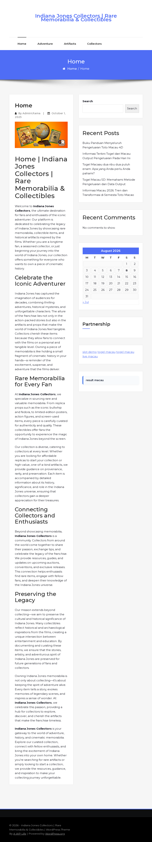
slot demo (89, 352)
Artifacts (70, 43)
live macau (90, 356)
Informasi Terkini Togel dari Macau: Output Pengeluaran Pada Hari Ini (106, 156)
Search (87, 101)
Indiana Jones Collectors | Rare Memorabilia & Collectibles (76, 18)
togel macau (106, 352)
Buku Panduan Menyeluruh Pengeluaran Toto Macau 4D (102, 145)
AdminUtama (31, 113)
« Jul (86, 302)
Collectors (94, 43)
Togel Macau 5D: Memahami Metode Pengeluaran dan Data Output (108, 182)
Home (22, 43)
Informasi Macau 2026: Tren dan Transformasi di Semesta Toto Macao (108, 193)
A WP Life (19, 833)
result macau (95, 380)
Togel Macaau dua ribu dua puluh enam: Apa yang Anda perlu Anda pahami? (106, 169)
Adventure (45, 43)
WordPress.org (55, 833)
